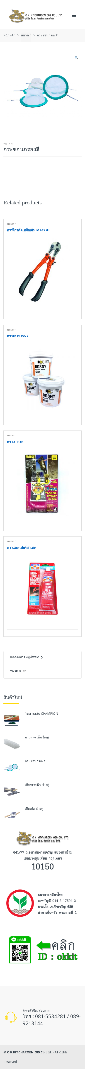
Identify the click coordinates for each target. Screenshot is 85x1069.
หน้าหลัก (9, 35)
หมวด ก (26, 35)
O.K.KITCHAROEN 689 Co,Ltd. (29, 1052)
